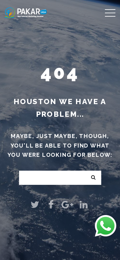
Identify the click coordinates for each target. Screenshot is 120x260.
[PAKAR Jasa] (26, 12)
